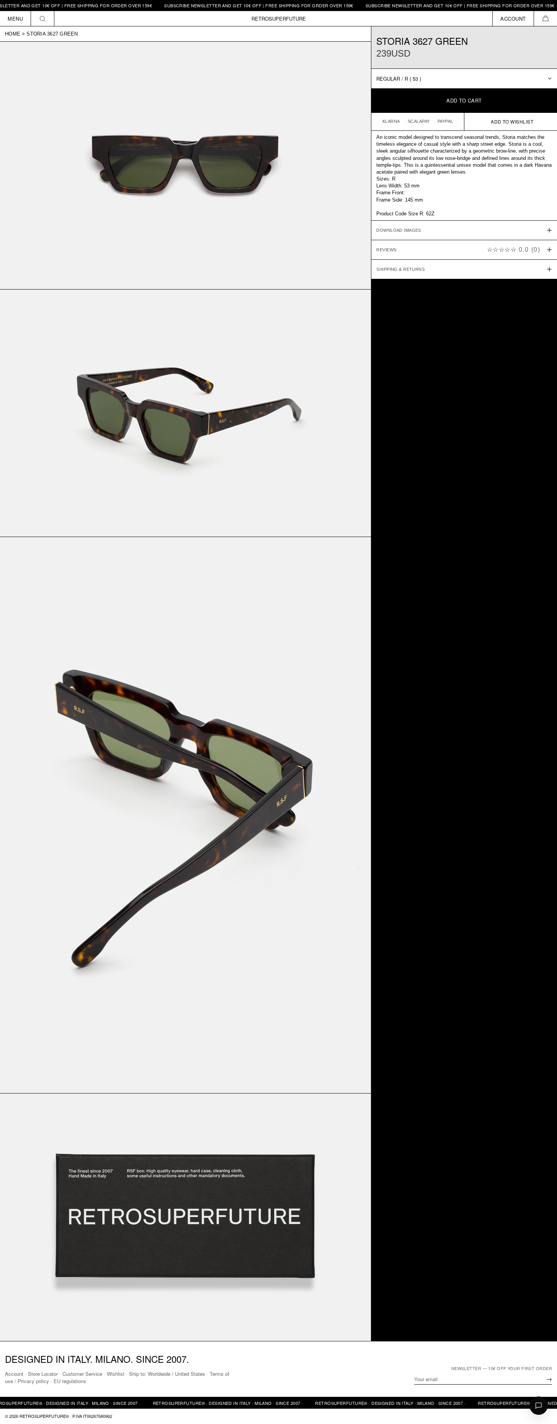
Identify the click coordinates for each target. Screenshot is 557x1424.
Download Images (398, 230)
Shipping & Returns (400, 269)
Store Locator (43, 1373)
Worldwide (159, 1373)
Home (12, 34)
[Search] (42, 18)
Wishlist (115, 1373)
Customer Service (82, 1373)
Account (14, 1373)
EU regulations (70, 1381)
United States (190, 1373)
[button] (545, 18)
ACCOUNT (513, 18)
